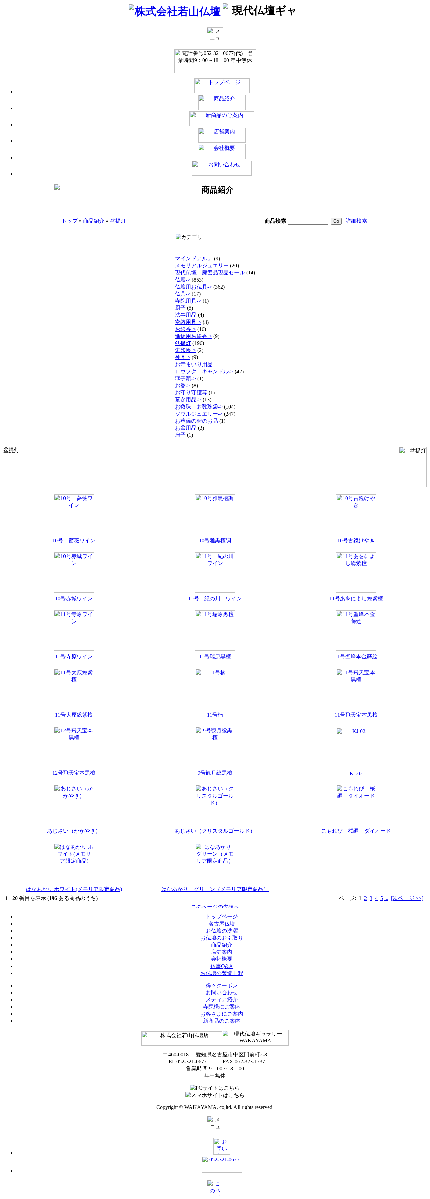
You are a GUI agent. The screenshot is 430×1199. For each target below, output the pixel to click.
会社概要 (221, 959)
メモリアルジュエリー (202, 265)
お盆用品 (186, 428)
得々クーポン (222, 985)
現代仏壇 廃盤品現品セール (210, 272)
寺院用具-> (188, 301)
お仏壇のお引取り (221, 938)
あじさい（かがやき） (74, 831)
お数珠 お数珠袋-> (199, 407)
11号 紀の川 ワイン (215, 598)
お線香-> (185, 329)
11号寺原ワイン (74, 656)
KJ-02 (356, 773)
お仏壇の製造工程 (221, 973)
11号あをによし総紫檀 (356, 598)
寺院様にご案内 (222, 1007)
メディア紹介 (222, 999)
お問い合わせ (222, 992)
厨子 (180, 308)
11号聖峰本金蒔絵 (356, 656)
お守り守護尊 (191, 392)
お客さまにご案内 (221, 1014)
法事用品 (186, 315)
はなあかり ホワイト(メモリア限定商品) (74, 889)
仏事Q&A (221, 966)
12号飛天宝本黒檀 (73, 773)
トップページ (222, 916)
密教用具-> (188, 322)
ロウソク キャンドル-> (204, 371)
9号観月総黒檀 (215, 773)
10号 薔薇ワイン (73, 540)
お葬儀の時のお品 (196, 421)
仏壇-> (182, 280)
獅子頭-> (185, 378)
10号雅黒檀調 (215, 540)
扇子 (180, 435)
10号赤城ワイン (74, 598)
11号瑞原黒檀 (215, 656)
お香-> (182, 385)
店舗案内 (221, 952)
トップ (69, 221)
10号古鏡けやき (356, 540)
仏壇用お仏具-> (193, 287)
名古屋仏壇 (221, 924)
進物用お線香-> (193, 336)
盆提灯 (118, 221)
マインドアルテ (194, 258)
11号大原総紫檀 (74, 715)
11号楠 (215, 715)
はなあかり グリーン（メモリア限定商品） (215, 889)
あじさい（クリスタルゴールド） (215, 831)
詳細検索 (356, 221)
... (386, 898)
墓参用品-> (188, 399)
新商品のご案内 (222, 1021)
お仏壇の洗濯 (222, 931)
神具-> (182, 357)
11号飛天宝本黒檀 (356, 715)
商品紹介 (93, 221)
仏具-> (182, 294)
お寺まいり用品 (194, 364)
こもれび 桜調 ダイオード (356, 831)
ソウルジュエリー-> (199, 414)
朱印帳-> (185, 350)
